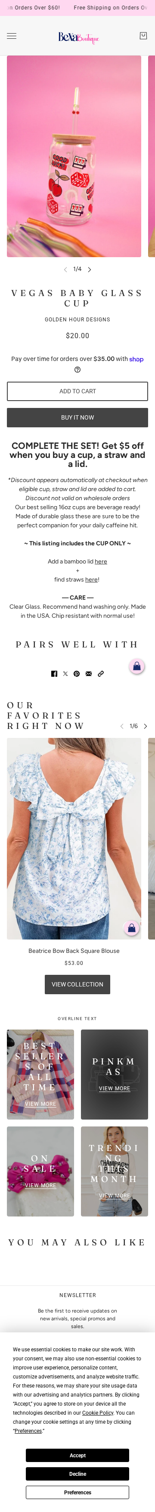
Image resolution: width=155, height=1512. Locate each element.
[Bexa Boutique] (78, 36)
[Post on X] (65, 674)
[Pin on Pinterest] (76, 673)
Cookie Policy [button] (97, 1413)
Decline (77, 1474)
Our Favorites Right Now (47, 715)
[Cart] (143, 35)
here (101, 561)
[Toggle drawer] (11, 36)
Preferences (77, 1493)
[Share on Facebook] (54, 673)
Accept (78, 1456)
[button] (100, 673)
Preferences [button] (28, 1431)
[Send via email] (88, 673)
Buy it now (77, 417)
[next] (89, 269)
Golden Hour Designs (77, 320)
